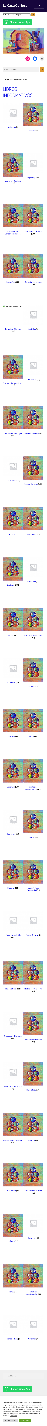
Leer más (13, 1416)
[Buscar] (42, 69)
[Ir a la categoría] (33, 14)
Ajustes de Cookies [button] (10, 1420)
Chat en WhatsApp (20, 22)
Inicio (7, 79)
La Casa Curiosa (15, 5)
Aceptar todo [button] (25, 1420)
